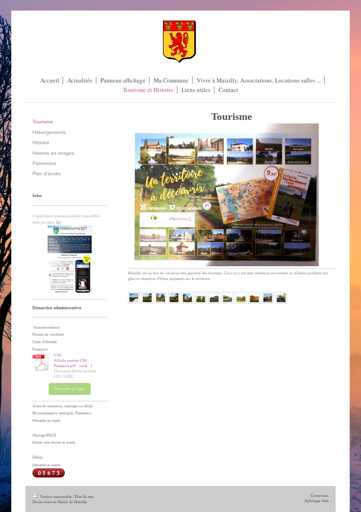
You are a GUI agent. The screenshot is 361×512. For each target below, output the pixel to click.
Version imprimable (56, 496)
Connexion (320, 495)
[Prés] (147, 297)
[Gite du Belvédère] (187, 297)
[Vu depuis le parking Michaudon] (227, 297)
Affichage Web (316, 501)
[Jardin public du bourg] (160, 297)
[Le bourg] (267, 297)
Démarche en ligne (69, 388)
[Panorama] (174, 297)
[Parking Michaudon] (214, 297)
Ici (58, 222)
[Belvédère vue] (133, 297)
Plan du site (84, 496)
